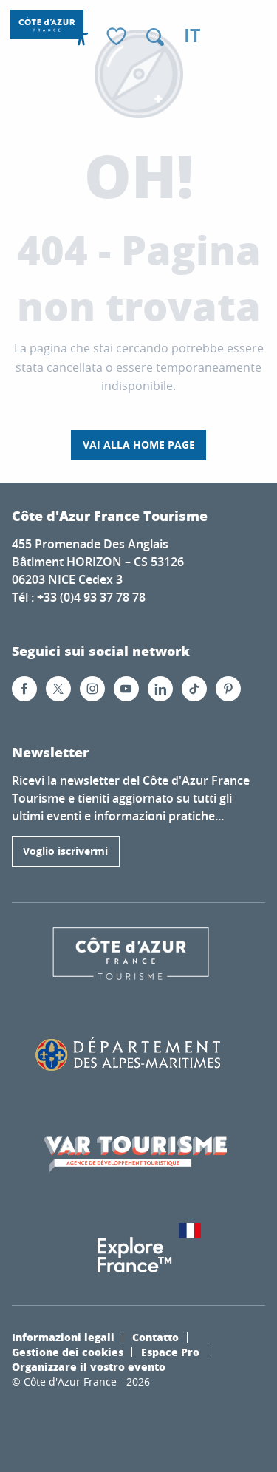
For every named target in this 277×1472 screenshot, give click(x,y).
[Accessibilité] (81, 37)
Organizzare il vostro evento (88, 1366)
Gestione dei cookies (67, 1351)
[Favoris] (118, 37)
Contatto (155, 1336)
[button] (155, 37)
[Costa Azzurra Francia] (46, 24)
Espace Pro (170, 1351)
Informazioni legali (63, 1336)
